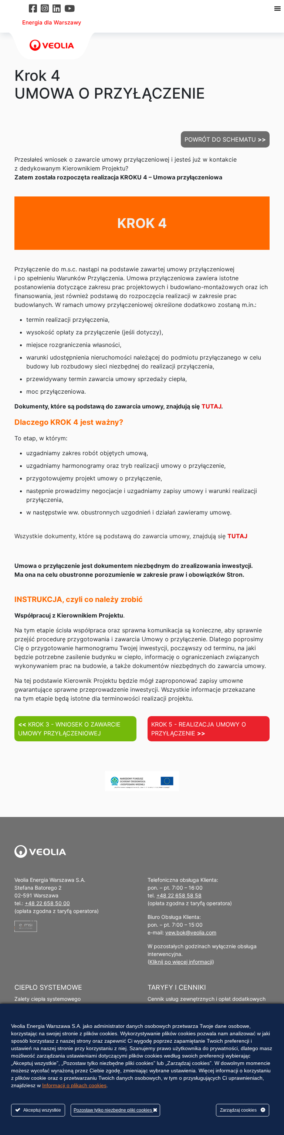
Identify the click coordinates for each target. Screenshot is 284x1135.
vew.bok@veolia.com (190, 932)
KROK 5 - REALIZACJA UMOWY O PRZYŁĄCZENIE (198, 729)
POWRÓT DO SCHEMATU (225, 139)
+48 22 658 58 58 (179, 895)
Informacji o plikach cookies (74, 1085)
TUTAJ (211, 406)
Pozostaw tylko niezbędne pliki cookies (113, 1110)
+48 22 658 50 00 (47, 903)
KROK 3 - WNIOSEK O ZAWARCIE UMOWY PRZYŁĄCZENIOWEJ (69, 729)
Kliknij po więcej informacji (180, 962)
